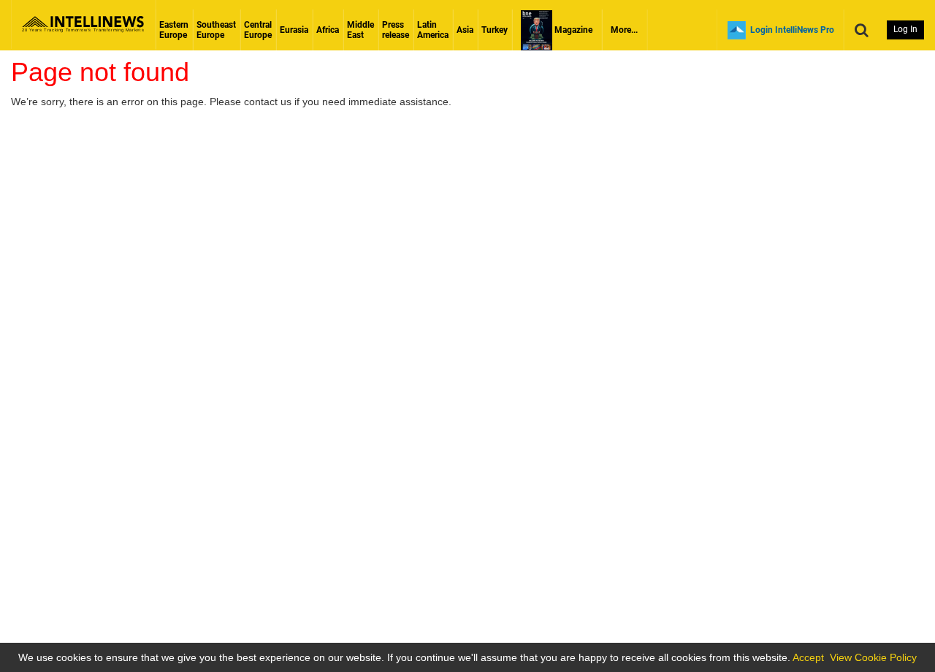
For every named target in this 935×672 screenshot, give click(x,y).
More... (624, 30)
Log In (905, 29)
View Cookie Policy (873, 657)
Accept (808, 657)
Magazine (572, 30)
